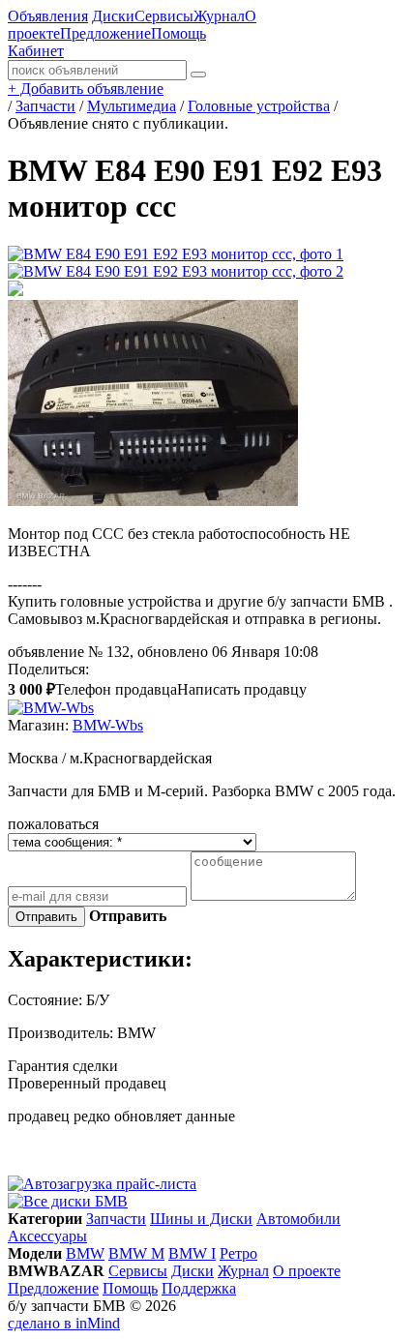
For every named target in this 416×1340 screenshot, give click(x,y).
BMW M (136, 1253)
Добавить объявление (85, 88)
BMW (85, 1253)
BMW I (192, 1253)
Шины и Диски (201, 1218)
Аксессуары (47, 1236)
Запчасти (116, 1218)
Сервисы (163, 16)
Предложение (105, 33)
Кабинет (36, 51)
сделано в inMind (64, 1323)
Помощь (178, 33)
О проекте (307, 1271)
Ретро (238, 1253)
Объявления (48, 16)
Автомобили (298, 1218)
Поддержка (199, 1288)
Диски (113, 16)
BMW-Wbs (108, 725)
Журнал (219, 16)
